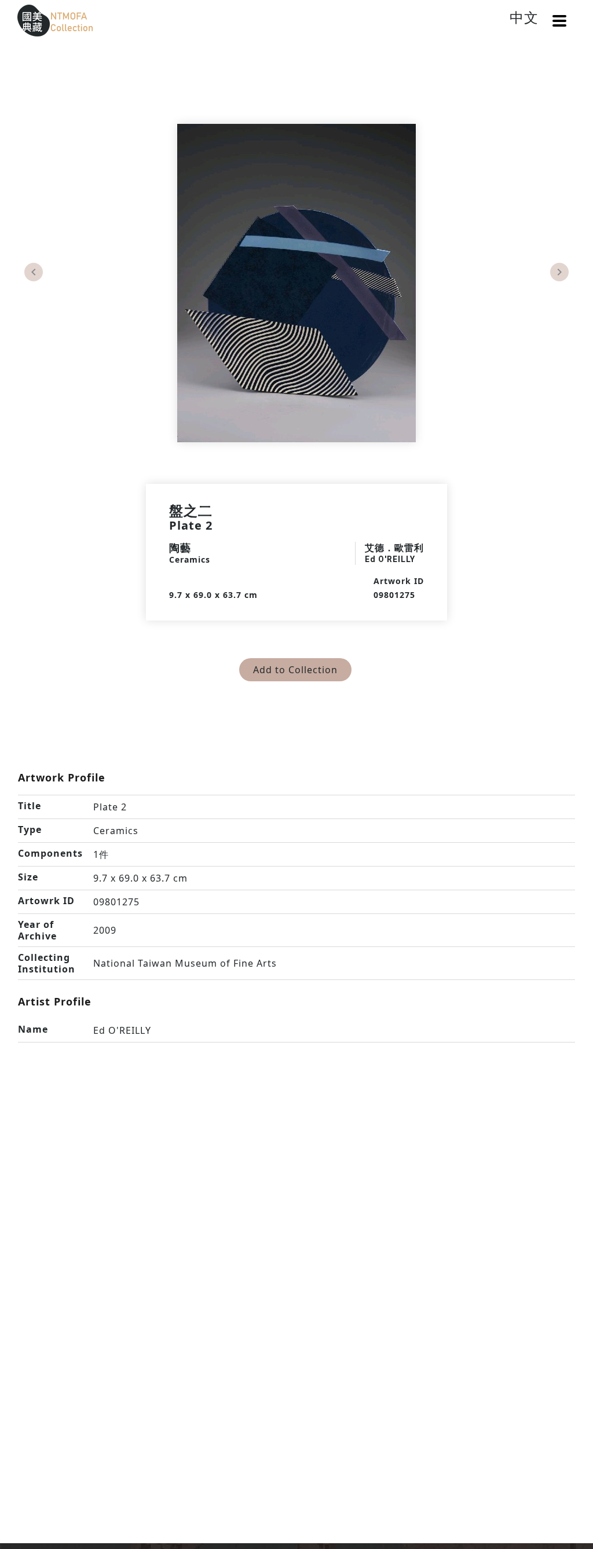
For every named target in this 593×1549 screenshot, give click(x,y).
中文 (524, 17)
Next (559, 272)
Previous (33, 272)
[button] (559, 20)
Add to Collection (295, 669)
